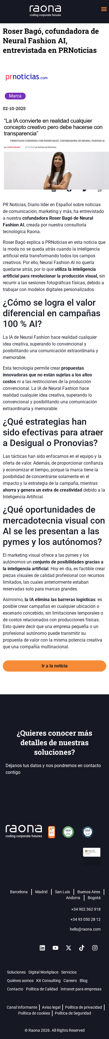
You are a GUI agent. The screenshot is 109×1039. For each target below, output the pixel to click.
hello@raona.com (85, 929)
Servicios (69, 972)
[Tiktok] (81, 948)
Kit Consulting (48, 980)
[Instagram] (95, 948)
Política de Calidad (42, 989)
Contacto (15, 989)
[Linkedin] (42, 948)
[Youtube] (55, 948)
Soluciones (16, 972)
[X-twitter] (68, 948)
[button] (103, 8)
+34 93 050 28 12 (85, 919)
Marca (15, 96)
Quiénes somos (20, 980)
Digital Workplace (43, 972)
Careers (70, 980)
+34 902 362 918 (86, 909)
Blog (83, 980)
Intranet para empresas (81, 989)
